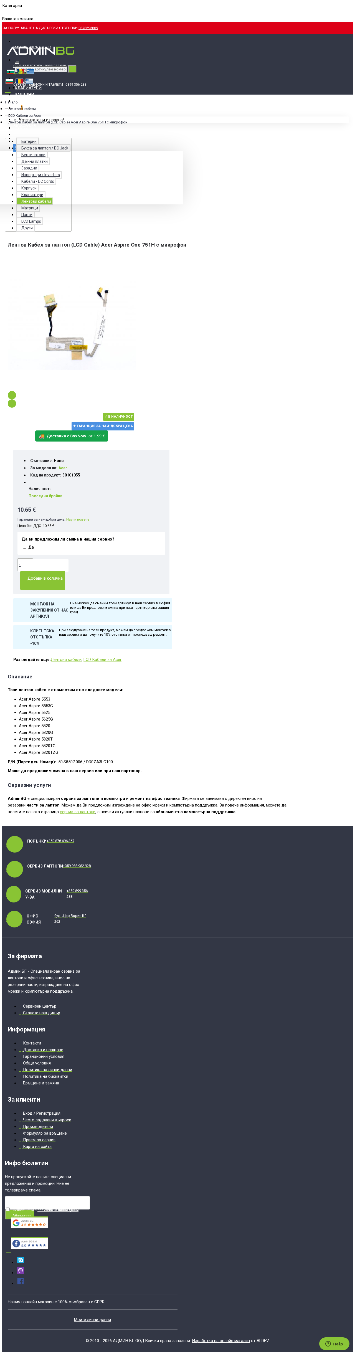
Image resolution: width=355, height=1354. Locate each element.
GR (23, 12)
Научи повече (77, 519)
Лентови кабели (66, 659)
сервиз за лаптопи (77, 811)
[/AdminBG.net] (20, 1283)
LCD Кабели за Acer (24, 115)
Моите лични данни (92, 1319)
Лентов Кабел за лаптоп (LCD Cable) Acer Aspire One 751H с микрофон (67, 122)
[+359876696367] (20, 1272)
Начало (11, 102)
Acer (63, 468)
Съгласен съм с (44, 1210)
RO (14, 12)
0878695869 (88, 28)
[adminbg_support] (20, 1262)
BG (4, 12)
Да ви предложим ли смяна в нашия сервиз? (68, 539)
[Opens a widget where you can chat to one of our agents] (334, 1344)
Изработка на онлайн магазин (221, 1340)
